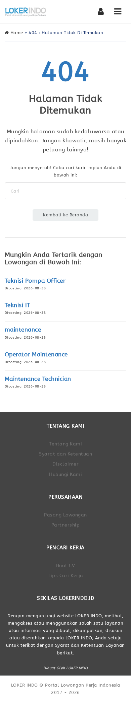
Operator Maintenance (36, 354)
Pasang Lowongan (65, 515)
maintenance (23, 330)
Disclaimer (65, 464)
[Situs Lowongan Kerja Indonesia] (26, 11)
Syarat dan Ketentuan (65, 454)
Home (16, 32)
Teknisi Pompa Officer (35, 281)
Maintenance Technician (38, 379)
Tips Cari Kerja (65, 575)
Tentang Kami (65, 444)
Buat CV (65, 565)
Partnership (65, 525)
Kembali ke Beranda (65, 214)
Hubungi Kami (65, 474)
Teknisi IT (17, 305)
